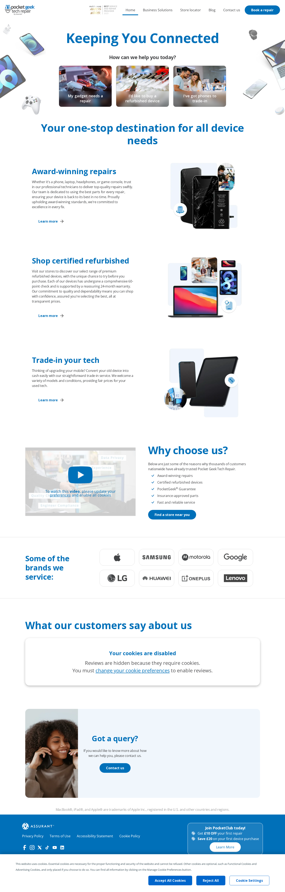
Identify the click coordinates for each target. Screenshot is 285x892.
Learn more (48, 221)
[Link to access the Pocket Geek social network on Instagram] (32, 847)
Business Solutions (158, 10)
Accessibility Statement (95, 836)
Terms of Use (60, 836)
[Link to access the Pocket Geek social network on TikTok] (47, 847)
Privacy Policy (32, 836)
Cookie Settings (249, 880)
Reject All (211, 880)
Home (130, 10)
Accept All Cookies (170, 880)
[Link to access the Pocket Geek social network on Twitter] (39, 847)
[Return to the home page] (20, 10)
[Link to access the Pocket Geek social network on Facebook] (24, 847)
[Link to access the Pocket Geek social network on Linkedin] (62, 847)
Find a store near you (172, 514)
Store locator (190, 10)
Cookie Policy (129, 836)
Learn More (225, 847)
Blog (212, 10)
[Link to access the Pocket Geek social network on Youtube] (54, 847)
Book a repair (262, 10)
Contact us (231, 10)
